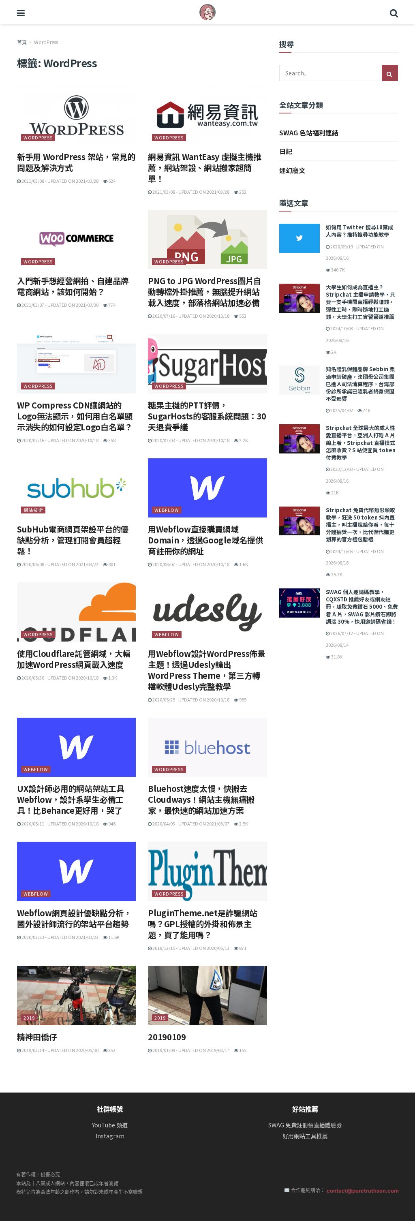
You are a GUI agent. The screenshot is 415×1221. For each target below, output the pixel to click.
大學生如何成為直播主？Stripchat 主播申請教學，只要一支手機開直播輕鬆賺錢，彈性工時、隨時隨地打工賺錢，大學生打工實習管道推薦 (360, 302)
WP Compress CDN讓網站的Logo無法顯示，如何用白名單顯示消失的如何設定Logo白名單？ (75, 416)
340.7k (337, 269)
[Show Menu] (21, 12)
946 (111, 823)
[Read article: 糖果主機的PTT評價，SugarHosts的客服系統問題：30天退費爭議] (207, 363)
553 (242, 315)
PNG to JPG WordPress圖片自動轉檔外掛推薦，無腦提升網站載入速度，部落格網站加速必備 (204, 291)
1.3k (112, 677)
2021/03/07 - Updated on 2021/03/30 (59, 305)
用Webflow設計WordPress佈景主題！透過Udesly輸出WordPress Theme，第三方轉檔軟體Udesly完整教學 (206, 670)
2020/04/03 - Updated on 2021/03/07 (190, 823)
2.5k (243, 823)
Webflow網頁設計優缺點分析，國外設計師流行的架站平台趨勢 (74, 918)
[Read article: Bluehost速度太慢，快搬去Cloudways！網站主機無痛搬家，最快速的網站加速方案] (207, 747)
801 (111, 564)
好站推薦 (305, 1109)
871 (242, 948)
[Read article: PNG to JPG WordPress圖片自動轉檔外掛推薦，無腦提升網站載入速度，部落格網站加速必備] (207, 239)
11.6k (113, 937)
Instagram (110, 1136)
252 (242, 191)
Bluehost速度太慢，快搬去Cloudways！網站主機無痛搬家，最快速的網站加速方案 (201, 799)
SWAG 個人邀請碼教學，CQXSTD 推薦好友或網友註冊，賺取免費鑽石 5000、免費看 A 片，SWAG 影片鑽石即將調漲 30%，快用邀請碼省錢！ (362, 606)
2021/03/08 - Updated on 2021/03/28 (59, 180)
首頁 (22, 41)
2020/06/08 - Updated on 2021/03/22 (59, 564)
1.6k (243, 564)
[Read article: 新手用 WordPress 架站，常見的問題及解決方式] (76, 115)
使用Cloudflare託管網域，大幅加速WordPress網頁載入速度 (73, 659)
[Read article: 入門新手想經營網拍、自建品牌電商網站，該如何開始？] (76, 239)
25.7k (336, 574)
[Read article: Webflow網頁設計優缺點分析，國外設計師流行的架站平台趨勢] (76, 871)
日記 (285, 151)
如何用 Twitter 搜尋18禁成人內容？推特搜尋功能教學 (359, 230)
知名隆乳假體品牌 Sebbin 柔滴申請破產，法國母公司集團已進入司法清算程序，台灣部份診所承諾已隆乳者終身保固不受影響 (360, 383)
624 (111, 180)
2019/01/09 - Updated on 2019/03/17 (190, 1050)
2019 (29, 1017)
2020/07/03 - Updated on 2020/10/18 (190, 440)
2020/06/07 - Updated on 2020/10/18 (190, 564)
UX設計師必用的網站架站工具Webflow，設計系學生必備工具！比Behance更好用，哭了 (70, 799)
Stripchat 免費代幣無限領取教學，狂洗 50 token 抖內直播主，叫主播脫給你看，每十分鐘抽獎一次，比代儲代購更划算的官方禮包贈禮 (360, 524)
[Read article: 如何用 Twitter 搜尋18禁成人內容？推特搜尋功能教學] (299, 238)
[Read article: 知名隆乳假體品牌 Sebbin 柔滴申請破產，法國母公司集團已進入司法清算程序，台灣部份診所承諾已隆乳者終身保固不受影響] (299, 380)
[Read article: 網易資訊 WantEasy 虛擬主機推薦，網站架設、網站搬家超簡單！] (207, 115)
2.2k (243, 440)
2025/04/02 (341, 410)
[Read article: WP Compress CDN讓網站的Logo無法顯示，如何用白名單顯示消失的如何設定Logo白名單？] (76, 363)
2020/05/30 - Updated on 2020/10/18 (59, 677)
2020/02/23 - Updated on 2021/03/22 (59, 937)
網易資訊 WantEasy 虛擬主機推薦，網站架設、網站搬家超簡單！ (204, 167)
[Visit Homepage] (207, 12)
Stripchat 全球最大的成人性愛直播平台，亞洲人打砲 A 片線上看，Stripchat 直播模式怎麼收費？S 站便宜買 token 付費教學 (361, 442)
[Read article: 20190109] (207, 995)
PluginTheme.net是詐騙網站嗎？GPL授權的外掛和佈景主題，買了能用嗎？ (202, 923)
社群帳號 (110, 1109)
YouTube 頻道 (110, 1125)
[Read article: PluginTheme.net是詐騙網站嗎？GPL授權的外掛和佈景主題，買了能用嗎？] (207, 871)
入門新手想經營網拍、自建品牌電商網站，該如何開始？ (73, 286)
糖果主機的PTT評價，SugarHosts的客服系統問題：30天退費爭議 (207, 416)
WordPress (38, 137)
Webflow (166, 510)
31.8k (336, 656)
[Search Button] (394, 12)
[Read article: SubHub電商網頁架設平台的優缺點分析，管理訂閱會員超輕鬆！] (76, 488)
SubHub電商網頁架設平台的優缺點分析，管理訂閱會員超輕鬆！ (72, 540)
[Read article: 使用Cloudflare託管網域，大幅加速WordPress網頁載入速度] (76, 612)
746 (366, 410)
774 (111, 305)
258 (111, 440)
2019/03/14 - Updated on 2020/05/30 (59, 1050)
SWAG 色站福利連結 (308, 132)
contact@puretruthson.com (363, 1190)
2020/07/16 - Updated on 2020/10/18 (190, 315)
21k (334, 492)
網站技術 (33, 510)
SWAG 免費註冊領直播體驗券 (305, 1125)
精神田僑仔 (37, 1036)
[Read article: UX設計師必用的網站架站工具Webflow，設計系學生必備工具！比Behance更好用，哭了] (76, 747)
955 (242, 699)
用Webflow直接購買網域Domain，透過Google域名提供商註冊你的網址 (205, 540)
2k (333, 352)
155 (242, 1050)
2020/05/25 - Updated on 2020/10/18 (190, 699)
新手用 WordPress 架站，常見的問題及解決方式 (76, 162)
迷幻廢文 (292, 170)
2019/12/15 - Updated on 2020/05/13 (190, 948)
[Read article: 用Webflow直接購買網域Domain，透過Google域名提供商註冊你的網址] (207, 488)
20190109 (167, 1036)
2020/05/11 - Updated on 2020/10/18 (59, 823)
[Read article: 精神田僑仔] (76, 995)
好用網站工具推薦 (305, 1136)
